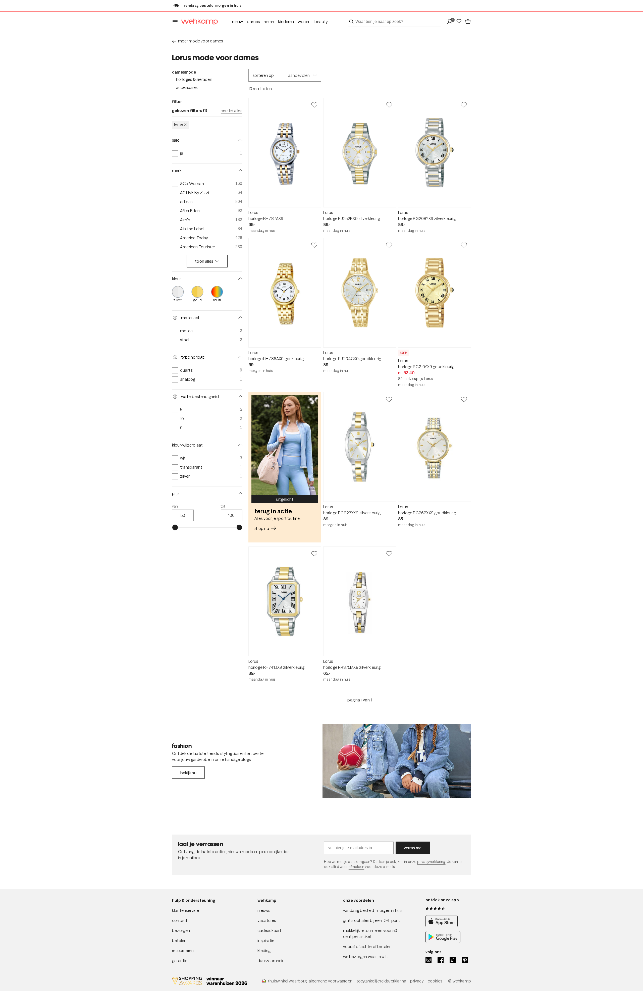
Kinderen (286, 21)
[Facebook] (441, 960)
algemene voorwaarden (330, 980)
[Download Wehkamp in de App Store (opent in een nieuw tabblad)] (442, 926)
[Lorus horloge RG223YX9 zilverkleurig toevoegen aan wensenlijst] (389, 399)
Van (175, 506)
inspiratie (265, 940)
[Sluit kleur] (239, 279)
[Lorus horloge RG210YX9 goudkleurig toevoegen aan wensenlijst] (464, 245)
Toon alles (204, 261)
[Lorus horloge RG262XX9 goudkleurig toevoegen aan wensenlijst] (464, 399)
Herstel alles (231, 110)
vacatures (266, 920)
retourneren (183, 950)
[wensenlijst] (460, 21)
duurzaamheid (271, 960)
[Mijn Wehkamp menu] (451, 21)
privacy (416, 980)
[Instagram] (428, 960)
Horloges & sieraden (194, 79)
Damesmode (184, 72)
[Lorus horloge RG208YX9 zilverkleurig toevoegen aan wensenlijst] (464, 105)
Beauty (321, 21)
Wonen (304, 21)
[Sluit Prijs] (239, 493)
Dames (253, 21)
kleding (264, 950)
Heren (269, 21)
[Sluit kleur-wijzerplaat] (239, 445)
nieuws (263, 910)
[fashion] (397, 761)
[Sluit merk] (239, 171)
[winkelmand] (468, 21)
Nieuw (237, 21)
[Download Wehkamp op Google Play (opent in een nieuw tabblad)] (442, 942)
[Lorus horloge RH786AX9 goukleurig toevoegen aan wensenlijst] (314, 245)
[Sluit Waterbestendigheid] (239, 397)
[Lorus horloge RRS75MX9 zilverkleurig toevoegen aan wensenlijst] (389, 553)
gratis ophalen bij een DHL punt (371, 920)
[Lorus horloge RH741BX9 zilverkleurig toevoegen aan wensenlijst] (314, 553)
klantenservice (185, 910)
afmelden (356, 866)
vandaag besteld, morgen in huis (372, 910)
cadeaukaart (269, 930)
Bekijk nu (188, 772)
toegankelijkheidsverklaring (381, 980)
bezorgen (181, 930)
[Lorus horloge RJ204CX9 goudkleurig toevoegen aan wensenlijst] (389, 245)
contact (179, 920)
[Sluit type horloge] (239, 357)
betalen (179, 940)
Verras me (413, 847)
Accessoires (186, 87)
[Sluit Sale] (239, 140)
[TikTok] (453, 960)
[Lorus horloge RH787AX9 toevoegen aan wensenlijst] (314, 105)
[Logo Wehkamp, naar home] (198, 22)
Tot (223, 506)
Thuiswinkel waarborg (287, 980)
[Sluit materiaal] (239, 318)
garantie (180, 960)
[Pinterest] (465, 960)
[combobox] (394, 21)
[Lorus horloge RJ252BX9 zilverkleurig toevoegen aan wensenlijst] (389, 105)
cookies (435, 980)
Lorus (178, 124)
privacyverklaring (431, 861)
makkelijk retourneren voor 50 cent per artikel (370, 933)
